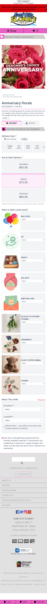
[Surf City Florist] (23, 25)
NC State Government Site (34, 581)
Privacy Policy (7, 584)
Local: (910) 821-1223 (23, 530)
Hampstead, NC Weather (11, 581)
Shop (13, 30)
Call (8, 601)
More (5, 118)
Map (24, 601)
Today (24, 139)
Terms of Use (40, 584)
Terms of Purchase (24, 584)
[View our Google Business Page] (21, 513)
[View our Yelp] (29, 513)
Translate (30, 3)
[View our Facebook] (17, 513)
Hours (40, 601)
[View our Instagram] (25, 513)
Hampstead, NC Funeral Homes (16, 573)
